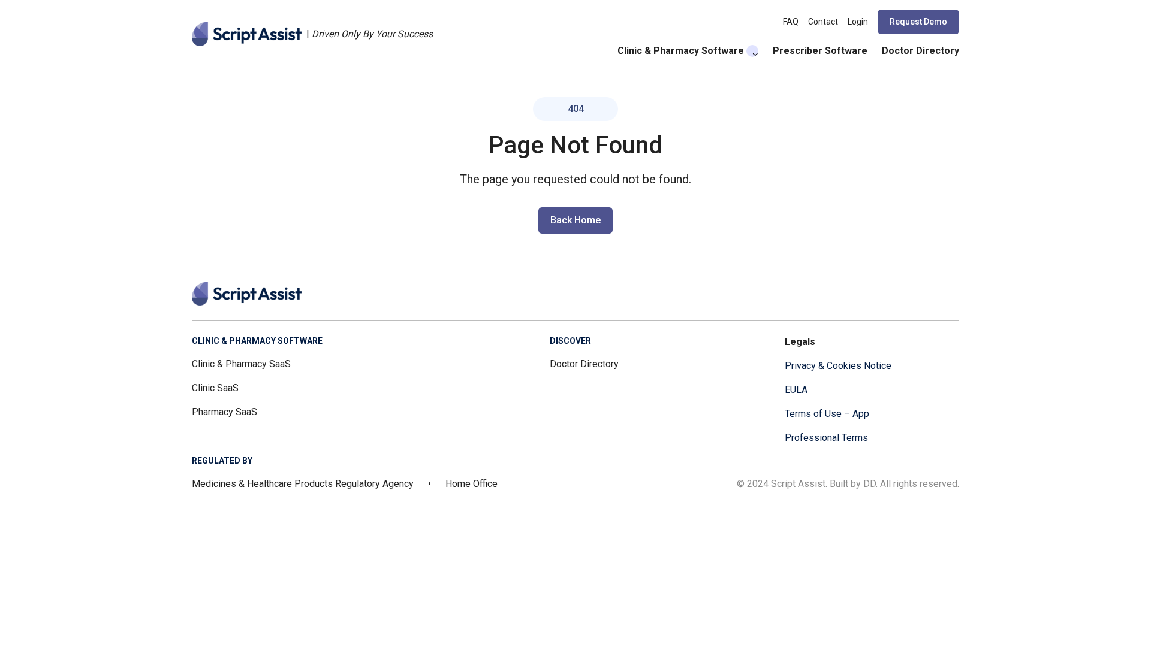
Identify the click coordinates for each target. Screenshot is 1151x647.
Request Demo (918, 21)
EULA (796, 389)
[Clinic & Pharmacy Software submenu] (752, 51)
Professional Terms (826, 437)
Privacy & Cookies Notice (838, 365)
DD (869, 483)
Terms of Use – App (827, 413)
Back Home (575, 220)
